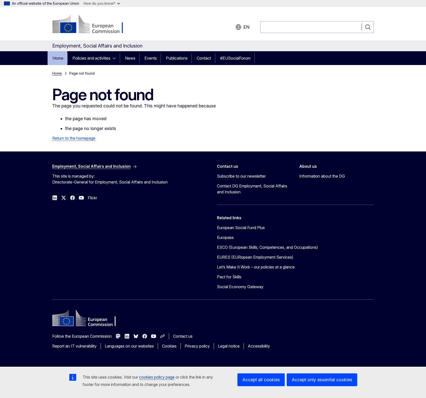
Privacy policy (197, 346)
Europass (225, 237)
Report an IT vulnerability (74, 346)
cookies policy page (157, 377)
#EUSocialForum (235, 58)
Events (150, 58)
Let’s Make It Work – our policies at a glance (256, 267)
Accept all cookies (261, 379)
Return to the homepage (73, 138)
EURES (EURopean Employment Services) (255, 257)
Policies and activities (91, 58)
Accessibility (259, 346)
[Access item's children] (115, 58)
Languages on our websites (129, 346)
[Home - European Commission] (92, 24)
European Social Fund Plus (241, 227)
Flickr (92, 197)
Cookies (169, 346)
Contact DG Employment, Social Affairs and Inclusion (252, 188)
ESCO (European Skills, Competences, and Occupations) (267, 247)
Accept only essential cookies (322, 379)
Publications (177, 58)
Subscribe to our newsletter (241, 176)
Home (58, 58)
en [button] (246, 27)
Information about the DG (322, 176)
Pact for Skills (229, 276)
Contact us (183, 336)
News (130, 58)
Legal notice (229, 346)
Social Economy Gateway (240, 286)
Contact (204, 58)
